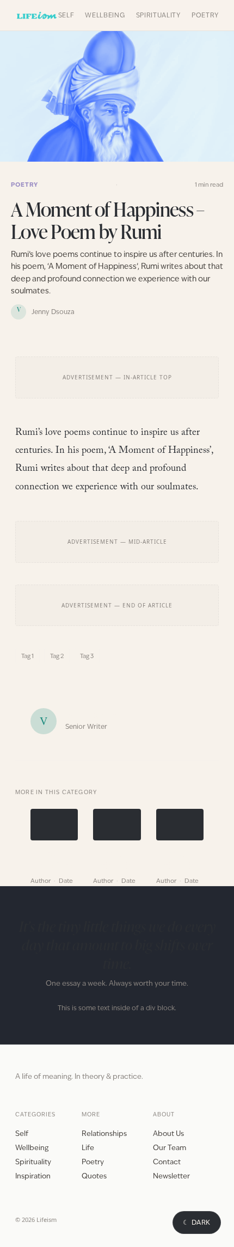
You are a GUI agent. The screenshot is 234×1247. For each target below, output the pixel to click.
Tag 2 (57, 656)
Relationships (104, 1133)
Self (66, 15)
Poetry (205, 15)
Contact (167, 1161)
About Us (168, 1133)
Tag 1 (27, 656)
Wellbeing (105, 15)
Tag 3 (87, 656)
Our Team (169, 1147)
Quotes (94, 1176)
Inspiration (33, 1176)
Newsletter (171, 1176)
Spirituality (158, 15)
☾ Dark (197, 1222)
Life (88, 1147)
